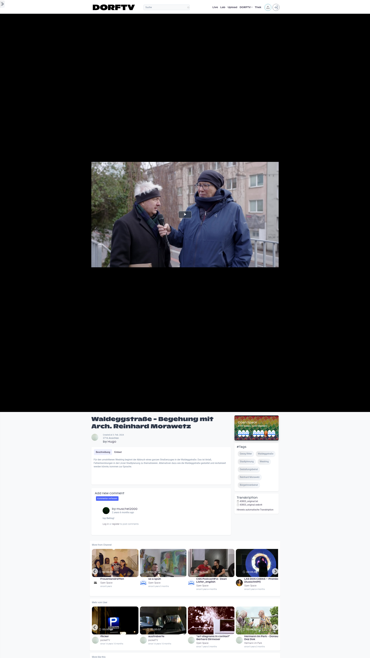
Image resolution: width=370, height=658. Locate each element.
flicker (104, 636)
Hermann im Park (253, 643)
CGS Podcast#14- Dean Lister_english (211, 580)
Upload (232, 7)
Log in (106, 524)
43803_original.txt (249, 501)
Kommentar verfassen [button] (107, 498)
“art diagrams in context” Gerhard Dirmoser (213, 638)
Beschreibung (103, 452)
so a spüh (154, 578)
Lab (222, 7)
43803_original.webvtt (251, 504)
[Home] (114, 7)
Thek (258, 7)
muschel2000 (126, 509)
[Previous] (95, 571)
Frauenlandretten (112, 578)
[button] (267, 7)
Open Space (247, 422)
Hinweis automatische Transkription (255, 509)
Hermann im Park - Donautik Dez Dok (263, 638)
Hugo (112, 441)
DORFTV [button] (245, 7)
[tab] (103, 452)
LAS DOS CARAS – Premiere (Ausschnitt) (262, 580)
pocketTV (105, 640)
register (116, 524)
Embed (118, 452)
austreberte (156, 636)
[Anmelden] (276, 7)
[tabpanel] (161, 470)
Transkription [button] (247, 497)
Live (215, 7)
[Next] (275, 571)
